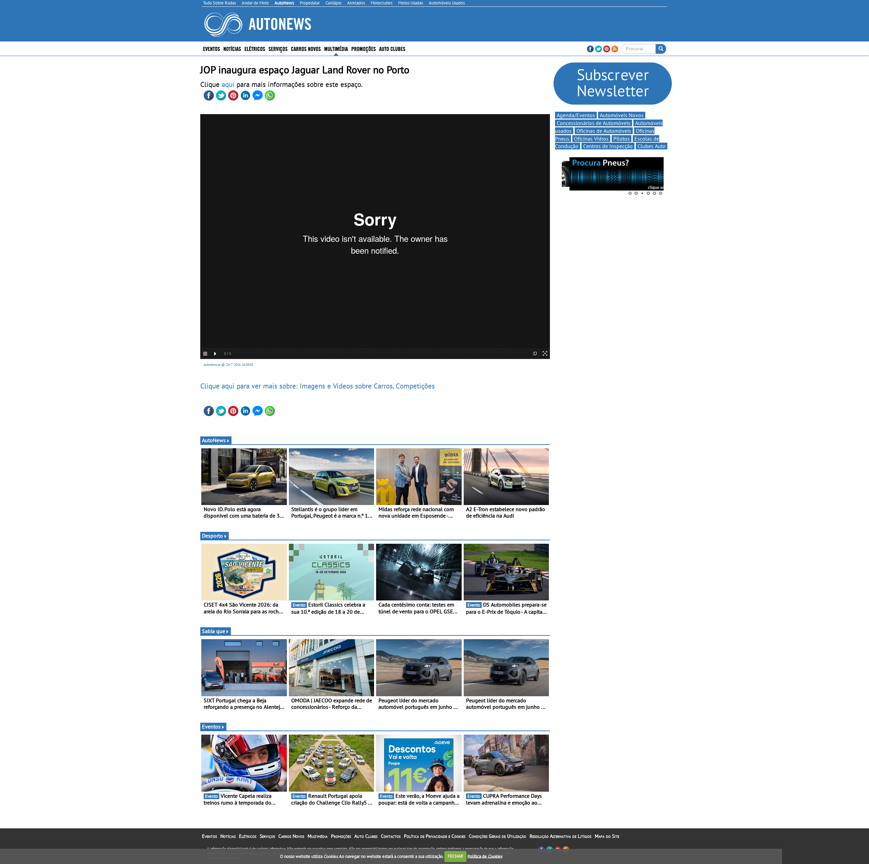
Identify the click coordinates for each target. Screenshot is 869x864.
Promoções (363, 48)
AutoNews (214, 440)
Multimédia (336, 48)
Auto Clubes (365, 836)
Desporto (212, 535)
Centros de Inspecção (608, 146)
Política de (484, 856)
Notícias (228, 836)
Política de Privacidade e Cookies (434, 836)
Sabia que (213, 631)
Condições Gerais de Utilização (497, 836)
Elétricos (247, 836)
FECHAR (455, 856)
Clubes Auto (651, 146)
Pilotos (621, 138)
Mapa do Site (607, 836)
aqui (229, 84)
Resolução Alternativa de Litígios (560, 836)
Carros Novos (306, 48)
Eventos (211, 48)
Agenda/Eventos (576, 115)
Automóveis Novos (622, 115)
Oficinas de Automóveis (603, 130)
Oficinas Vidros (591, 138)
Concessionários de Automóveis (593, 123)
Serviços (267, 836)
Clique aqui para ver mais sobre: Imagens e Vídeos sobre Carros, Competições (317, 386)
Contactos (391, 836)
